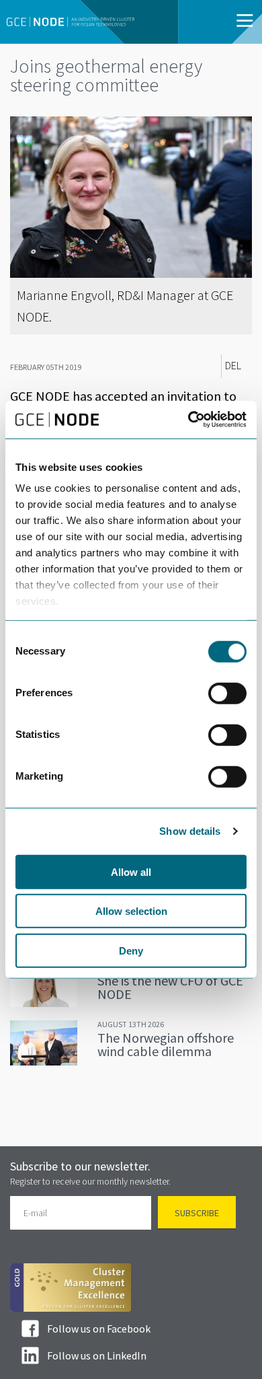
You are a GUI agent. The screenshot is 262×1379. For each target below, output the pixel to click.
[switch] (227, 693)
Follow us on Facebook (98, 1328)
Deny (131, 950)
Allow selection (131, 911)
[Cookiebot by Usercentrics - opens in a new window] (188, 419)
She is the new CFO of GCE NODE (170, 987)
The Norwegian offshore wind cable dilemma (165, 1044)
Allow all (131, 871)
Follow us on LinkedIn (96, 1355)
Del (233, 366)
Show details (189, 831)
